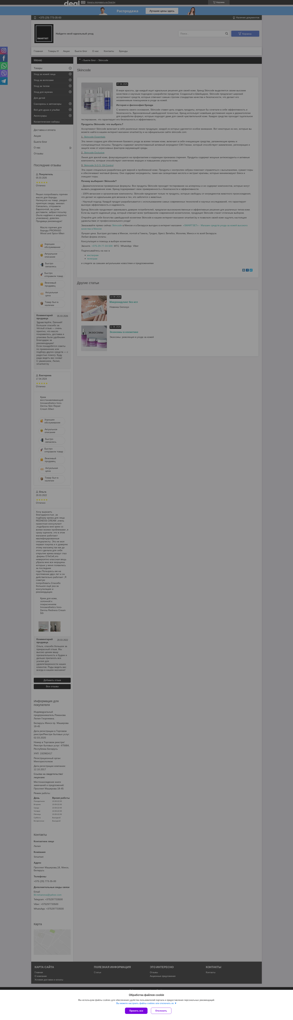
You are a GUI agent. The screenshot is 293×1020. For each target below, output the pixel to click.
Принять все (136, 1010)
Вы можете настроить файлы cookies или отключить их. (145, 1003)
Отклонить (161, 1010)
